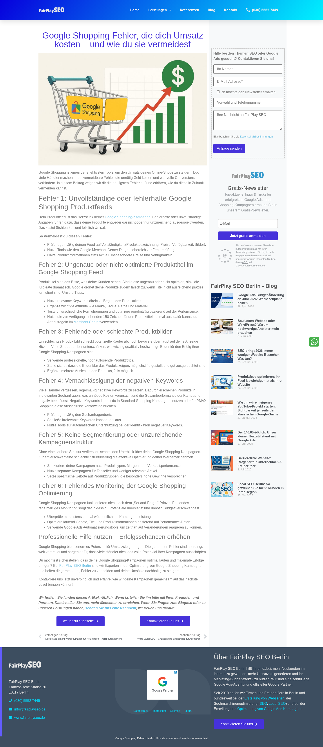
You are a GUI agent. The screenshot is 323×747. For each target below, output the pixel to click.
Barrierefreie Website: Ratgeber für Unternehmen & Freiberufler (260, 462)
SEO (263, 703)
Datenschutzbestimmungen (256, 136)
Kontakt (231, 10)
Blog (211, 10)
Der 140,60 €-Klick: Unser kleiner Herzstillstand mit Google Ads (257, 436)
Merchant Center (87, 322)
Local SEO (277, 703)
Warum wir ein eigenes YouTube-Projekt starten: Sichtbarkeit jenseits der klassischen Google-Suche (258, 408)
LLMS (188, 710)
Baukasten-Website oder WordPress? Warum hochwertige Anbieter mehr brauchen (258, 326)
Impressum (159, 710)
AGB (245, 262)
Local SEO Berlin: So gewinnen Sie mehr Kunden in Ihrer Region (261, 488)
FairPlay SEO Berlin (75, 565)
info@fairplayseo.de (29, 709)
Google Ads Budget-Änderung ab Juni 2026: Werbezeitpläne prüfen (261, 299)
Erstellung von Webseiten (264, 698)
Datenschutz (140, 710)
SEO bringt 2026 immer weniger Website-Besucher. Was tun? (258, 354)
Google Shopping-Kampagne (128, 217)
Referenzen (189, 10)
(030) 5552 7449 (26, 701)
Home (135, 10)
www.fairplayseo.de (29, 717)
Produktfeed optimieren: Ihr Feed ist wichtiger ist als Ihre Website (259, 380)
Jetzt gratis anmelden (248, 236)
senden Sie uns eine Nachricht (110, 608)
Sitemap (175, 710)
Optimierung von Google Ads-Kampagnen (269, 709)
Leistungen (157, 10)
